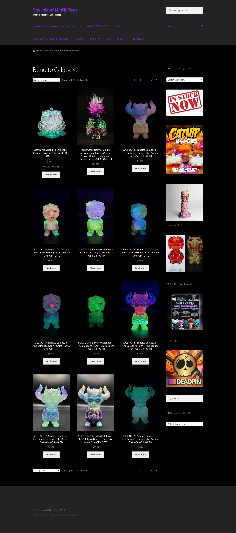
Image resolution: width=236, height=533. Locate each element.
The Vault (79, 38)
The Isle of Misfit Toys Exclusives (50, 38)
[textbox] (184, 80)
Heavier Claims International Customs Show (57, 26)
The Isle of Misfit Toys (55, 10)
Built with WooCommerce (64, 514)
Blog (108, 38)
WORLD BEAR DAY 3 (97, 26)
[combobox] (184, 79)
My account (139, 38)
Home (117, 26)
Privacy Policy (40, 514)
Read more (95, 171)
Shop (93, 38)
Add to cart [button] (51, 174)
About (120, 38)
